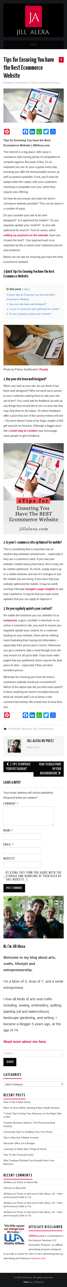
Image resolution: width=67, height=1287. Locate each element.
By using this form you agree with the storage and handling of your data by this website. (34, 876)
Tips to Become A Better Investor (21, 1137)
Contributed (14, 728)
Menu (33, 44)
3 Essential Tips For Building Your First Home (28, 1131)
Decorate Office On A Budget (19, 1143)
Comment (11, 803)
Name (8, 830)
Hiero (26, 1282)
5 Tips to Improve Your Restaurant (18, 767)
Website (9, 858)
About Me (32, 1182)
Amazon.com (38, 1258)
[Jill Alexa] (33, 20)
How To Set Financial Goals (18, 1154)
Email (8, 844)
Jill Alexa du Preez (50, 82)
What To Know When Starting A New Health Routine (31, 1107)
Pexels (43, 369)
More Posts (33, 747)
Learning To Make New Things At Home (25, 1149)
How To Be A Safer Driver (17, 1102)
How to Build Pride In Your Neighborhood (50, 769)
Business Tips (29, 728)
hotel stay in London (24, 430)
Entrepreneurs (46, 728)
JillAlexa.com (36, 1235)
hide (26, 289)
